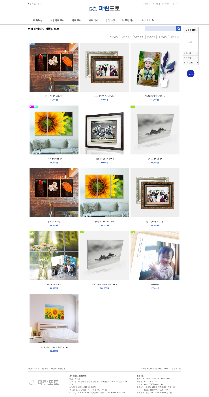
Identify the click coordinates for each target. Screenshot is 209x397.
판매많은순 (114, 37)
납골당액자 (128, 20)
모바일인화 (148, 20)
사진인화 (77, 20)
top (190, 73)
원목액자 (155, 284)
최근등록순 (175, 37)
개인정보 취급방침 (57, 368)
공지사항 (159, 368)
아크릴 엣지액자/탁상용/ (155, 96)
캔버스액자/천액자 (155, 159)
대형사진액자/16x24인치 (155, 222)
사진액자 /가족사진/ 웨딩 (104, 96)
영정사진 (110, 20)
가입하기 (146, 4)
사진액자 (93, 20)
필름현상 (38, 20)
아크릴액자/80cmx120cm (104, 222)
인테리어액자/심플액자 (54, 96)
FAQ (166, 368)
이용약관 (44, 368)
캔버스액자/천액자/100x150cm (104, 284)
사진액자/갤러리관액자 (104, 159)
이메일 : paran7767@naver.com (150, 384)
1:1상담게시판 (175, 368)
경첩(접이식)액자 (54, 284)
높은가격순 (138, 37)
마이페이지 (165, 4)
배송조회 (187, 53)
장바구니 (176, 4)
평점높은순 (151, 37)
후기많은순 (163, 37)
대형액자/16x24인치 (54, 222)
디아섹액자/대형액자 (54, 159)
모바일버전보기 (147, 368)
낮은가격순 (126, 37)
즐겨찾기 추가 (35, 4)
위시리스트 (188, 63)
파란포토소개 (33, 368)
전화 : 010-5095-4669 (146, 379)
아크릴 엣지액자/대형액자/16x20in (54, 347)
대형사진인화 (57, 20)
